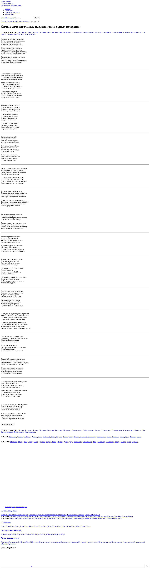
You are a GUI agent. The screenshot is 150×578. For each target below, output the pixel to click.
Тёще (116, 516)
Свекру (123, 442)
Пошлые (98, 32)
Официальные (88, 32)
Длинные (43, 32)
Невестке (110, 516)
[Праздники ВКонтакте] (16, 566)
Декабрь (61, 534)
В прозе (10, 515)
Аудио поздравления (10, 538)
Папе (25, 442)
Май (23, 534)
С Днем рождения (9, 511)
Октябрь (50, 534)
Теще (122, 437)
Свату (117, 442)
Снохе (139, 437)
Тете (70, 437)
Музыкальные (56, 542)
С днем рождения (23, 21)
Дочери (34, 437)
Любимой (46, 437)
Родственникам (128, 542)
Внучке (76, 437)
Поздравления (12, 21)
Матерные (67, 32)
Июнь (28, 534)
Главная (7, 9)
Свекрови (115, 437)
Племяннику (87, 442)
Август (37, 534)
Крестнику (110, 442)
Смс (144, 32)
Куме (127, 437)
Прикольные (106, 32)
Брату (30, 442)
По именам (33, 515)
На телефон (9, 11)
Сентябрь (43, 534)
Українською (11, 544)
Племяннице (101, 437)
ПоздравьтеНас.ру (7, 3)
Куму (129, 442)
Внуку (48, 442)
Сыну (36, 442)
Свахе (109, 437)
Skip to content (6, 2)
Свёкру (109, 518)
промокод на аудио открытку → (16, 507)
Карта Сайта (9, 14)
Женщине (12, 437)
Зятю (94, 442)
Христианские (30, 34)
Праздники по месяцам (11, 530)
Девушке (20, 437)
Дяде (71, 442)
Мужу (20, 442)
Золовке (133, 437)
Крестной (83, 437)
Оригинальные (77, 32)
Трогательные (19, 34)
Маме (53, 437)
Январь (3, 534)
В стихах (4, 515)
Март (14, 534)
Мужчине (13, 442)
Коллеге (49, 515)
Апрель (19, 534)
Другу (66, 442)
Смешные (137, 32)
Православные (117, 32)
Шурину (135, 442)
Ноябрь (55, 534)
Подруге (59, 437)
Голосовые (65, 542)
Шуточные (96, 515)
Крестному (101, 442)
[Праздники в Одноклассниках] (47, 566)
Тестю (54, 442)
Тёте (63, 516)
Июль (32, 534)
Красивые (58, 32)
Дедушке (42, 442)
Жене (40, 437)
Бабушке (27, 437)
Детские (35, 32)
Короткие (50, 32)
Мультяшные (73, 542)
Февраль (9, 534)
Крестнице (92, 437)
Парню (60, 442)
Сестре (65, 437)
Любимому (78, 442)
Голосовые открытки (12, 12)
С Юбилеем (6, 522)
